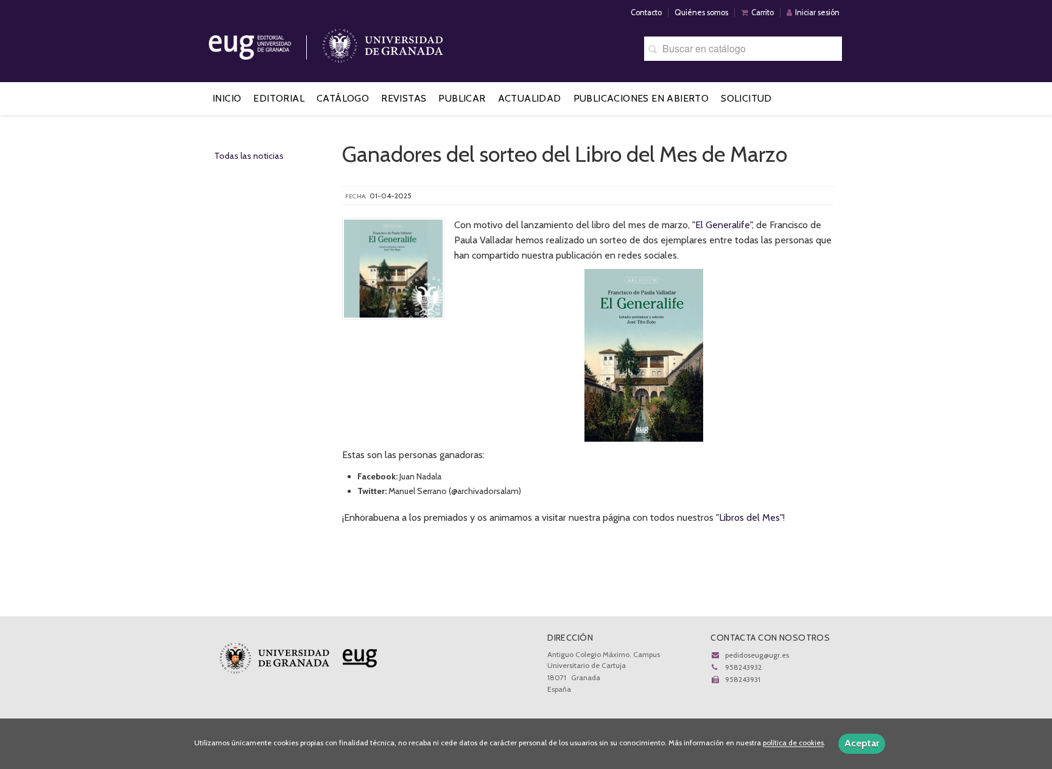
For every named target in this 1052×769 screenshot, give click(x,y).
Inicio (226, 98)
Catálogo (343, 98)
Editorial (278, 98)
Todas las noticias (249, 155)
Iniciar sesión (817, 12)
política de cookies (793, 743)
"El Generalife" (722, 225)
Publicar (461, 98)
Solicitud (746, 98)
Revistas (403, 98)
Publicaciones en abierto (641, 98)
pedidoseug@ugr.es (757, 654)
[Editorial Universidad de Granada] (265, 43)
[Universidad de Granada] (383, 43)
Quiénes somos (701, 12)
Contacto (646, 12)
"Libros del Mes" (749, 517)
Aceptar (861, 743)
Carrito (762, 12)
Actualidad (529, 98)
